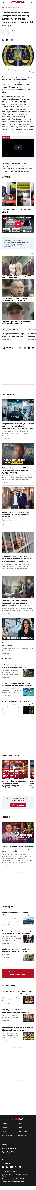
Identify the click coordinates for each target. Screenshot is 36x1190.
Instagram (7, 246)
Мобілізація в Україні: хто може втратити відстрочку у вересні (14, 666)
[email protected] (19, 1182)
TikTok (13, 246)
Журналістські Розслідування (12, 1152)
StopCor (14, 31)
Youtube (18, 244)
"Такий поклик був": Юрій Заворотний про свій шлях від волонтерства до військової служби (17, 848)
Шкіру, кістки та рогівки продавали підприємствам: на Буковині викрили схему (17, 685)
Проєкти (5, 1123)
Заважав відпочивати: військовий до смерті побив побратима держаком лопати (17, 933)
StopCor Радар (7, 1135)
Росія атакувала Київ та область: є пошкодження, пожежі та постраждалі (17, 702)
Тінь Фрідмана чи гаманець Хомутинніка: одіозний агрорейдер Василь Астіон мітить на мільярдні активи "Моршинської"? (16, 1013)
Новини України (14, 8)
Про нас (4, 1144)
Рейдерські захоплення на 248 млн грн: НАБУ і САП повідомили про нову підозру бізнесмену (17, 470)
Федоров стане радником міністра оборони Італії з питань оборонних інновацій (15, 514)
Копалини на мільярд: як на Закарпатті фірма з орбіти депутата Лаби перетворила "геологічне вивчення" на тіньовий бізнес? (17, 1031)
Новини (4, 1127)
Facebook (13, 244)
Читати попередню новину (11, 330)
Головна (4, 8)
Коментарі (9, 348)
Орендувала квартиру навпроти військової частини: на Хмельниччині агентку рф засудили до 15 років (17, 558)
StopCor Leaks (8, 985)
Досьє (4, 1131)
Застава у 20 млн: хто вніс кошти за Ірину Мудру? (16, 644)
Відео (20, 1123)
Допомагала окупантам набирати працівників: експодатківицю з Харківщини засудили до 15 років (15, 603)
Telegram (6, 244)
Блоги (20, 1127)
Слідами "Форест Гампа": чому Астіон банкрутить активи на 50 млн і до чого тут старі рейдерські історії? (17, 993)
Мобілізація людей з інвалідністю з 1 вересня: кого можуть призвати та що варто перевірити (17, 951)
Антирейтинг (22, 1135)
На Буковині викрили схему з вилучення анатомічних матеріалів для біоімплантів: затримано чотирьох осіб (18, 426)
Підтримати (19, 805)
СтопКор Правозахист (9, 1148)
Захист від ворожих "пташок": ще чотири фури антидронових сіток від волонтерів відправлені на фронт (14, 782)
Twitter (24, 244)
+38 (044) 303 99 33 (18, 974)
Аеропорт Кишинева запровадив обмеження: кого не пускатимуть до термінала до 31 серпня (16, 914)
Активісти (5, 1156)
